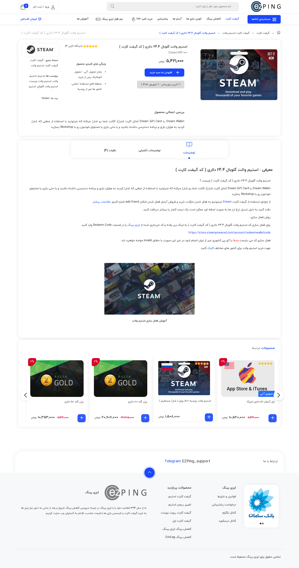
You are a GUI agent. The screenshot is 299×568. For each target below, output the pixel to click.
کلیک (210, 248)
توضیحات (189, 153)
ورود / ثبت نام (41, 7)
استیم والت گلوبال (47, 86)
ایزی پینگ (133, 225)
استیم (41, 76)
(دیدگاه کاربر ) (73, 46)
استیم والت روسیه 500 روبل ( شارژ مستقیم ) (185, 401)
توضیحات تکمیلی (150, 150)
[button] (272, 418)
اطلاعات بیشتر (101, 202)
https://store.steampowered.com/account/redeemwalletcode (230, 233)
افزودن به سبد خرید (161, 72)
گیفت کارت (263, 33)
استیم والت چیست (40, 81)
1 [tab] (263, 523)
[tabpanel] (261, 505)
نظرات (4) (110, 150)
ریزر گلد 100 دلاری (137, 402)
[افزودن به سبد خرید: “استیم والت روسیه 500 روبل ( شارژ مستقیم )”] (209, 417)
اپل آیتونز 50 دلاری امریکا (261, 402)
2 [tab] (260, 523)
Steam (45, 98)
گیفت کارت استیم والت (235, 33)
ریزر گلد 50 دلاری (74, 402)
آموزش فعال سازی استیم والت (149, 321)
